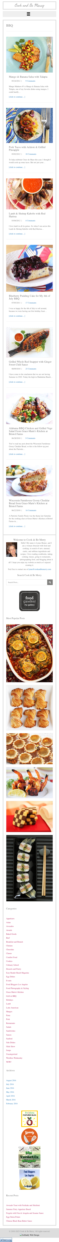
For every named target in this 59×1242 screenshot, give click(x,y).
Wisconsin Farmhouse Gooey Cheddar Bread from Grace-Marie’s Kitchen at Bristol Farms (29, 503)
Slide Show (10, 1046)
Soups (8, 1050)
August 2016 (11, 1080)
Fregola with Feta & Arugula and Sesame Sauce (24, 1213)
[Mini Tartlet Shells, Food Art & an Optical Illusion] (29, 748)
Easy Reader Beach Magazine (17, 972)
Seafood (9, 1038)
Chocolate (10, 949)
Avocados (10, 926)
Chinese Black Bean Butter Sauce (19, 1221)
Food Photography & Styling (17, 988)
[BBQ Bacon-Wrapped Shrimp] (29, 782)
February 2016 (12, 1103)
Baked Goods (11, 934)
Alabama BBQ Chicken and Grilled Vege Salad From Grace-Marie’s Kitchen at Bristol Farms (30, 431)
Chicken (9, 945)
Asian (8, 922)
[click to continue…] (17, 96)
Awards (9, 930)
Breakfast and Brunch (14, 941)
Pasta (8, 1015)
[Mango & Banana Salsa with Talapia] (29, 54)
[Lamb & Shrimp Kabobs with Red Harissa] (29, 193)
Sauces (8, 1034)
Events (8, 980)
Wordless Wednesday (14, 1058)
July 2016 (10, 1084)
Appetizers (10, 918)
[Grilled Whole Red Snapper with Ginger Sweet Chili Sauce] (29, 342)
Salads (8, 1027)
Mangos (9, 1011)
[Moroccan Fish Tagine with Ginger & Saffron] (29, 653)
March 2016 (11, 1099)
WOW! (9, 1062)
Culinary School (12, 965)
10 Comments (31, 154)
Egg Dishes (10, 976)
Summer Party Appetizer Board (18, 1209)
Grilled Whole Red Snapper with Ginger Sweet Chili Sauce (30, 363)
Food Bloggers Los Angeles (17, 984)
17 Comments (31, 302)
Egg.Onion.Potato (13, 1217)
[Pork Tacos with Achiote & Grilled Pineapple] (29, 125)
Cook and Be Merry (29, 5)
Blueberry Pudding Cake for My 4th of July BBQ (29, 297)
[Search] (50, 582)
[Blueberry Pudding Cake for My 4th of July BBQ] (29, 268)
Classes (9, 953)
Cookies (9, 961)
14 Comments (31, 510)
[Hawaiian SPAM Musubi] (29, 868)
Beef (8, 937)
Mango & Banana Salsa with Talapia (28, 76)
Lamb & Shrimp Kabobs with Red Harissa (27, 215)
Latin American (12, 1007)
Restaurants (10, 1023)
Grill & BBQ (11, 996)
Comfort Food (11, 957)
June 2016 (10, 1088)
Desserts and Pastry (13, 969)
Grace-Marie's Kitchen (15, 992)
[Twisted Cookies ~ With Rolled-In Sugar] (29, 707)
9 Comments (30, 81)
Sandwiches (10, 1030)
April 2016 (10, 1096)
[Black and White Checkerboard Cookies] (29, 816)
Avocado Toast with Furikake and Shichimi (23, 1205)
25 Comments (31, 368)
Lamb (8, 1003)
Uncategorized (11, 1054)
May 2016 (10, 1092)
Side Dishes (10, 1042)
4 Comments (30, 220)
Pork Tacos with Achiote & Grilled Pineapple (27, 148)
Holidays (9, 1000)
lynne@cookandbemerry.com (39, 569)
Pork (8, 1019)
